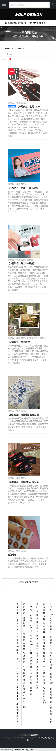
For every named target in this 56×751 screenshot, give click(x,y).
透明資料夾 (51, 643)
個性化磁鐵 (17, 640)
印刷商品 (23, 36)
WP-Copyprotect (28, 749)
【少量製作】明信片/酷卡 (20, 342)
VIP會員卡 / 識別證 (51, 623)
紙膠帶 (51, 607)
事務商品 (30, 260)
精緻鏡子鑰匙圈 (17, 713)
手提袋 (44, 670)
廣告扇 (31, 690)
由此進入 (35, 735)
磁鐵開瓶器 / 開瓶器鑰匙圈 (18, 665)
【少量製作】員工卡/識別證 (21, 263)
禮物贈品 (41, 338)
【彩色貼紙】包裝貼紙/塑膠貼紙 (23, 415)
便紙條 (44, 680)
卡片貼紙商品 (20, 103)
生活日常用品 (32, 338)
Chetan (17, 749)
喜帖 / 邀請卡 (24, 623)
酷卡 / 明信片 (18, 623)
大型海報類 (44, 643)
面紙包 (37, 646)
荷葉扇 (31, 680)
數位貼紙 (12, 555)
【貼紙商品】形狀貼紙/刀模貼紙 (23, 482)
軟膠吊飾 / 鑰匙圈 (31, 644)
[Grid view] (10, 59)
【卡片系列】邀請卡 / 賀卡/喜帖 (23, 188)
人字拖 (31, 607)
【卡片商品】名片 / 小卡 (28, 106)
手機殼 (31, 617)
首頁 (15, 36)
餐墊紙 (37, 635)
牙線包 (31, 628)
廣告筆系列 (51, 708)
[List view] (4, 59)
